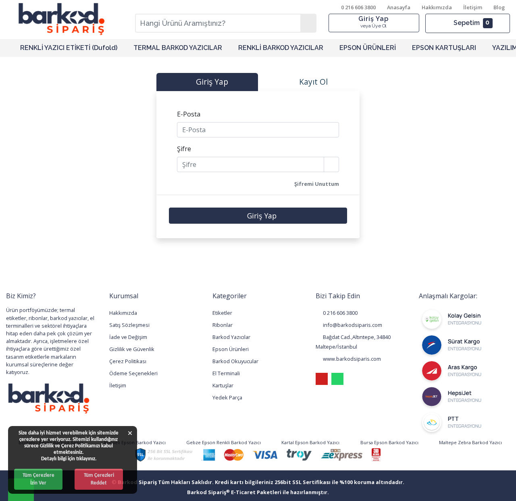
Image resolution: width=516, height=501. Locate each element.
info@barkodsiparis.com (352, 324)
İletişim (472, 7)
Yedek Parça (227, 397)
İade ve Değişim (128, 337)
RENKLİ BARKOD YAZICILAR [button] (280, 48)
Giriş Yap (373, 22)
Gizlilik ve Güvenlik (131, 349)
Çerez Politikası (127, 361)
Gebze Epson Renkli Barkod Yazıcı (223, 442)
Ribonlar (222, 324)
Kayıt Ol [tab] (312, 81)
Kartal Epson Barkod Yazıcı (309, 442)
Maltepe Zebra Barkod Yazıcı (470, 442)
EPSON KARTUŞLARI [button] (444, 48)
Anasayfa (398, 7)
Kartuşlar (222, 385)
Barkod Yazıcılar (231, 337)
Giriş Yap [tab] (211, 81)
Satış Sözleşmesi (129, 324)
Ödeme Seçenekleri (133, 373)
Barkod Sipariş (208, 492)
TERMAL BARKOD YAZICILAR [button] (177, 48)
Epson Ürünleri (230, 349)
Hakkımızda (437, 7)
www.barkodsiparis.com (351, 358)
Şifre (184, 148)
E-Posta (188, 114)
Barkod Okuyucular (235, 361)
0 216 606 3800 (340, 312)
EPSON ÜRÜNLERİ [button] (367, 48)
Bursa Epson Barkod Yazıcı (388, 442)
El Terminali (226, 373)
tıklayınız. (86, 459)
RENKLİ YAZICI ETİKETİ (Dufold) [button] (68, 48)
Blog (499, 7)
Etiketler (222, 312)
